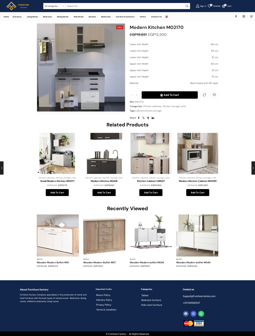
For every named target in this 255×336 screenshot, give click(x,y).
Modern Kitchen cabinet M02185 (198, 181)
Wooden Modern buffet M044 (193, 262)
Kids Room (78, 17)
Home (6, 17)
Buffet (39, 259)
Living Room (32, 17)
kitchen (148, 110)
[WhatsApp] (251, 16)
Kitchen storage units (174, 106)
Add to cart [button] (72, 154)
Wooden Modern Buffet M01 (53, 262)
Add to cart (171, 95)
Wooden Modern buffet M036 (147, 262)
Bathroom (106, 17)
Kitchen (92, 17)
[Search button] (187, 6)
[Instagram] (244, 16)
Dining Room (62, 17)
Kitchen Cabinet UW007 (151, 181)
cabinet (139, 110)
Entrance (17, 17)
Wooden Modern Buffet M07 (99, 262)
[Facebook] (236, 16)
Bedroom (47, 17)
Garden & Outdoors (125, 17)
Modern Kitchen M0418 (104, 181)
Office (143, 17)
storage (157, 110)
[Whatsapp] (201, 314)
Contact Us (156, 17)
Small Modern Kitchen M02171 (57, 181)
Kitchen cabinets (152, 106)
